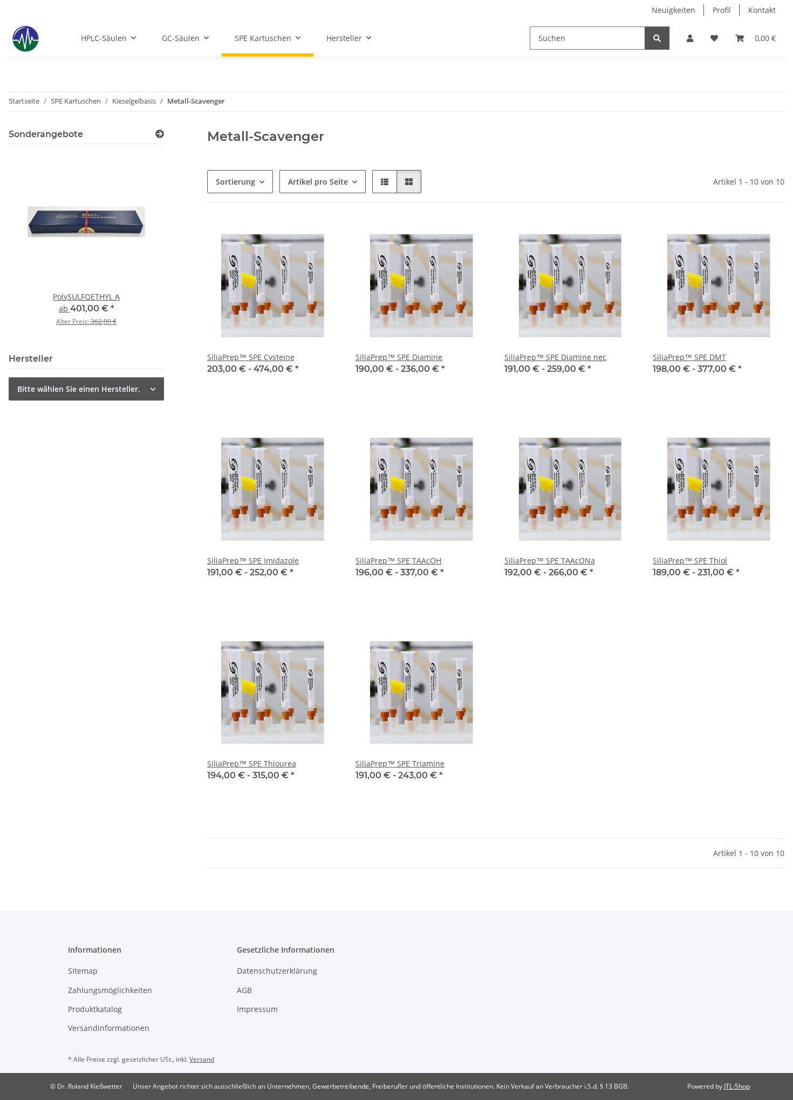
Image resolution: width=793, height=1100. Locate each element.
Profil (722, 10)
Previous (35, 247)
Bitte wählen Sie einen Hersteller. (78, 389)
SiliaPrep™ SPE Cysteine (251, 357)
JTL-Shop (737, 1086)
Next (137, 247)
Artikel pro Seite (318, 181)
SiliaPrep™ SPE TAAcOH (398, 560)
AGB (244, 990)
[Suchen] (657, 38)
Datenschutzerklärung (277, 971)
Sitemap (83, 971)
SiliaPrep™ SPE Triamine (400, 763)
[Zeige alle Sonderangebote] (159, 134)
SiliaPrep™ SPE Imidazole (253, 560)
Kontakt (762, 10)
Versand (201, 1059)
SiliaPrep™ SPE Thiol (690, 560)
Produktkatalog (95, 1009)
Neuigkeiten (673, 10)
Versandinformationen (108, 1028)
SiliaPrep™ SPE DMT (689, 357)
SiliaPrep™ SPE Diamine (399, 357)
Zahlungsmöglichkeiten (110, 990)
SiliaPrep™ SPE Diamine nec (555, 357)
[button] (690, 38)
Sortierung (235, 181)
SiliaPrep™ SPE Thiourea (251, 763)
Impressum (257, 1009)
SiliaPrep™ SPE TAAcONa (549, 560)
